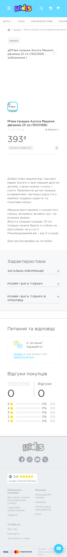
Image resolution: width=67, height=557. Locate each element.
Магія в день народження (43, 508)
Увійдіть (18, 354)
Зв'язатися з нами (18, 538)
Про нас (12, 529)
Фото (7, 21)
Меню (9, 8)
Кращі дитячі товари (43, 496)
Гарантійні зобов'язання (16, 509)
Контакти (13, 533)
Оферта (12, 515)
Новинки (40, 502)
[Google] (22, 478)
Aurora (17, 29)
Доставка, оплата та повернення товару (18, 500)
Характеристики (42, 21)
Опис (21, 21)
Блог (38, 514)
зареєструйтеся (23, 357)
